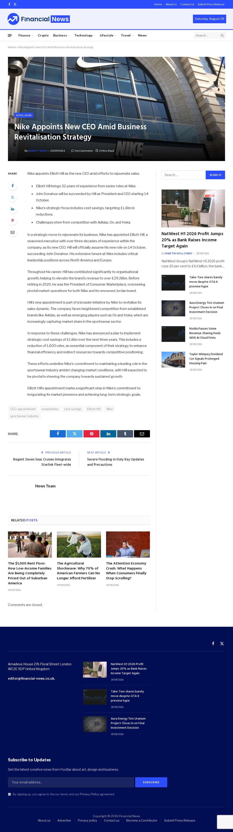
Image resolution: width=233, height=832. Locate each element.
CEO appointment (23, 409)
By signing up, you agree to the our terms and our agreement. (63, 794)
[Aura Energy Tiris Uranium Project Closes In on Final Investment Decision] (173, 308)
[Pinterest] (12, 220)
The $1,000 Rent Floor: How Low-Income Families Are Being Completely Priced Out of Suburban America (29, 573)
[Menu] (10, 35)
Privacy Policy (89, 794)
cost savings (72, 409)
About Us (171, 4)
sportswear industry (24, 416)
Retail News (23, 115)
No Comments (84, 150)
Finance (24, 35)
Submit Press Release (211, 4)
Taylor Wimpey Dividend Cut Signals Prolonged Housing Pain (206, 359)
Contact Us (187, 4)
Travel (126, 35)
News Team (37, 150)
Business (60, 35)
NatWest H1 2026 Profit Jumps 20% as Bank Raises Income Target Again (192, 240)
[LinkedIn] (12, 208)
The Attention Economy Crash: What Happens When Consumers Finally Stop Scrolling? (126, 571)
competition (49, 409)
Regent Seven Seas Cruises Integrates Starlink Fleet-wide (42, 462)
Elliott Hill (94, 409)
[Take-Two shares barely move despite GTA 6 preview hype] (173, 283)
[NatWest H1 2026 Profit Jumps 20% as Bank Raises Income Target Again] (193, 208)
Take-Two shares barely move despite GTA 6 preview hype (205, 282)
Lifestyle (107, 35)
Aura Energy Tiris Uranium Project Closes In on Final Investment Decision (206, 308)
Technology (83, 35)
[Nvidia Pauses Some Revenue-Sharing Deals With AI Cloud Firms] (173, 334)
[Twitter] (12, 197)
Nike (109, 409)
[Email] (12, 232)
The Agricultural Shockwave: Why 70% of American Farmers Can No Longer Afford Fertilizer (78, 571)
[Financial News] (39, 19)
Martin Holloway (178, 253)
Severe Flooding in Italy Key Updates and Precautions (115, 462)
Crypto (43, 35)
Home (158, 4)
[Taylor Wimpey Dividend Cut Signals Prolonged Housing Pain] (173, 359)
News (142, 35)
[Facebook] (12, 185)
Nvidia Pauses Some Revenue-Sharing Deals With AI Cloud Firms (205, 333)
